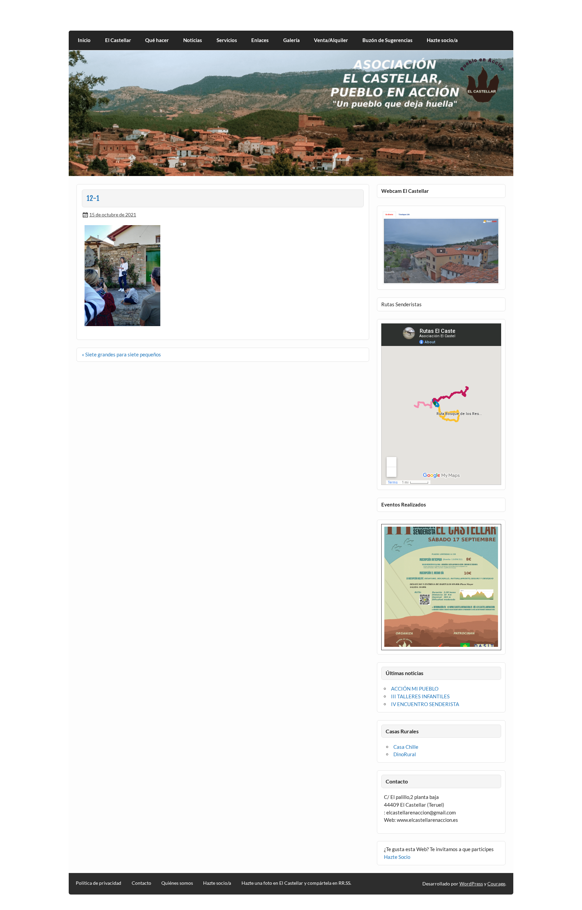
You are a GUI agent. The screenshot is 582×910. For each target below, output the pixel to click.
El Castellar (118, 40)
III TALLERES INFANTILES (420, 696)
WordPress (471, 883)
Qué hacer (157, 40)
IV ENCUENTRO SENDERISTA (425, 704)
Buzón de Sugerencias (387, 40)
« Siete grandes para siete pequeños (121, 354)
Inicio (84, 40)
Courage (496, 883)
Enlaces (260, 40)
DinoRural (404, 754)
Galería (291, 40)
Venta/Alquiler (331, 40)
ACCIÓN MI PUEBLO (415, 689)
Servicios (227, 40)
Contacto (141, 883)
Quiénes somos (177, 883)
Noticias (192, 40)
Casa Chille (405, 747)
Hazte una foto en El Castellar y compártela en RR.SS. (296, 883)
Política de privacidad (98, 883)
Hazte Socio (397, 857)
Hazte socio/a (442, 40)
